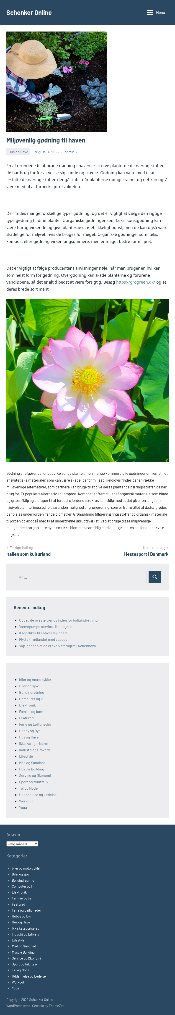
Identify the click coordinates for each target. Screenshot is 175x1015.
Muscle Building (31, 769)
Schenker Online (29, 12)
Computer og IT (31, 698)
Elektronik (27, 705)
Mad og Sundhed (32, 762)
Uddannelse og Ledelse (38, 794)
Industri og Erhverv (34, 750)
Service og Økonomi (35, 775)
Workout (26, 801)
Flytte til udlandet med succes (43, 639)
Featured (26, 718)
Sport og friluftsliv (33, 782)
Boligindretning (31, 692)
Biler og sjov (29, 686)
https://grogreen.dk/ (135, 282)
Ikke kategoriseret (34, 743)
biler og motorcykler (35, 679)
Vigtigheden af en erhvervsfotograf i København (57, 645)
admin (69, 152)
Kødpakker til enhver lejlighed (43, 633)
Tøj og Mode (28, 788)
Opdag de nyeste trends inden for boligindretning (58, 620)
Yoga (23, 807)
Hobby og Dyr (29, 730)
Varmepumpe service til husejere (45, 626)
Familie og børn (31, 711)
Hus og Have (18, 152)
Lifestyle (26, 756)
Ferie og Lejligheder (35, 724)
